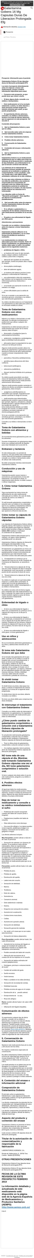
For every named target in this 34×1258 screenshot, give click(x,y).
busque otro (22, 27)
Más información (15, 5)
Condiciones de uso (12, 1256)
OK (23, 5)
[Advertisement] (17, 59)
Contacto (17, 1257)
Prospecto (9, 32)
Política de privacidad (25, 1256)
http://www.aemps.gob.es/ (16, 1207)
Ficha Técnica (11, 37)
